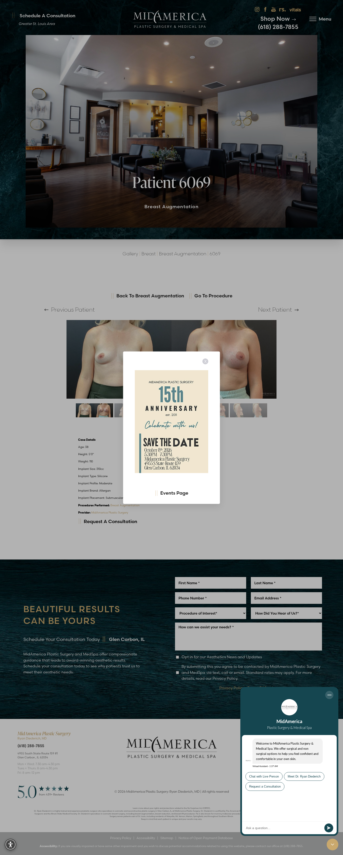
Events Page (174, 493)
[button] (10, 844)
